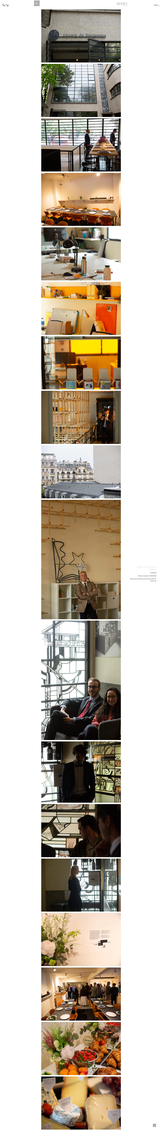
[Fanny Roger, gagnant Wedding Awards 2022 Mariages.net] (71, 3)
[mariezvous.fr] (37, 3)
